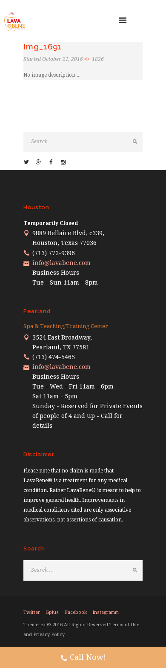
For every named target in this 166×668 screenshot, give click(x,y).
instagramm (105, 612)
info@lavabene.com (61, 262)
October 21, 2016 (62, 59)
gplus (52, 612)
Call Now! (88, 657)
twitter (31, 612)
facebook (76, 612)
